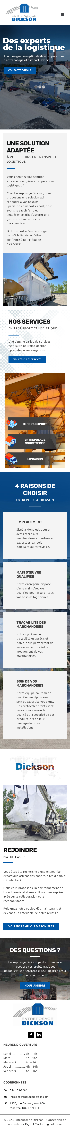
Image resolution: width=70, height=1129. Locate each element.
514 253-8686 (18, 1090)
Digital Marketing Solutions (44, 1124)
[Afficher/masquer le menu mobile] (63, 14)
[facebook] (31, 1035)
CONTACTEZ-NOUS (19, 70)
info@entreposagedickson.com (29, 1096)
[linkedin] (39, 1035)
